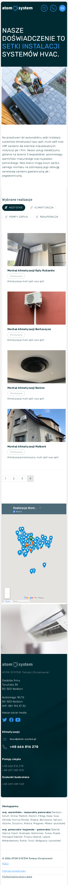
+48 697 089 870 (13, 770)
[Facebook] (11, 719)
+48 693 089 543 (13, 784)
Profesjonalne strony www (17, 876)
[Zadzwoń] (53, 8)
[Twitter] (4, 719)
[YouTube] (17, 719)
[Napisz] (44, 8)
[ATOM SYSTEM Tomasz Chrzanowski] (17, 8)
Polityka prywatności (14, 871)
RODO (5, 863)
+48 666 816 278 (13, 766)
